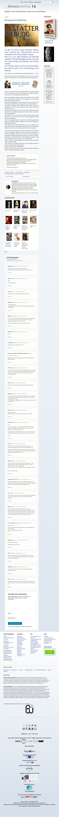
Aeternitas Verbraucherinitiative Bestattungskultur (29, 765)
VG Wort (29, 738)
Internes (19, 646)
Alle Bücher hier (49, 42)
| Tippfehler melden (19, 172)
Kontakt (26, 2)
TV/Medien (19, 655)
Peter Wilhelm (15, 181)
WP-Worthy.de (46, 804)
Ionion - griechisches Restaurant (16, 804)
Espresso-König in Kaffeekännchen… (8, 652)
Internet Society (11, 738)
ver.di (35, 760)
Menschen (19, 647)
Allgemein (19, 636)
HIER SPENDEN (49, 81)
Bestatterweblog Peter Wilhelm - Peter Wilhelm (18, 703)
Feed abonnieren (48, 640)
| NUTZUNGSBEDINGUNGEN (39, 670)
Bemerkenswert (20, 637)
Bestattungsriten (37, 2)
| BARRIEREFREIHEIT (28, 670)
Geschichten (20, 644)
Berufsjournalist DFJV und (27, 760)
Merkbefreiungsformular (49, 639)
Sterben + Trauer (21, 654)
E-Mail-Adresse (11, 618)
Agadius (9, 278)
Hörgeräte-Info (6, 804)
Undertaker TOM (11, 479)
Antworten (10, 272)
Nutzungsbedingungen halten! (18, 260)
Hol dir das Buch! (49, 41)
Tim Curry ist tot (34, 650)
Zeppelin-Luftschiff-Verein (37, 738)
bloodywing (10, 342)
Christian (10, 367)
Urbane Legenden (48, 637)
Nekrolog (19, 650)
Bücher (35, 185)
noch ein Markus (11, 523)
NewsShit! (10, 422)
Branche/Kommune (21, 639)
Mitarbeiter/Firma (21, 648)
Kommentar (11, 599)
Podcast (19, 651)
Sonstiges (19, 653)
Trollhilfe (46, 636)
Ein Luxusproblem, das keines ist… (9, 638)
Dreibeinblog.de (25, 804)
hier (30, 188)
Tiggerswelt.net (32, 794)
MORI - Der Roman (40, 804)
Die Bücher (31, 2)
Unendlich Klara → (26, 176)
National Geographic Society (21, 738)
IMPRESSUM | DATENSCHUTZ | (11, 670)
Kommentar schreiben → (12, 259)
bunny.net (39, 794)
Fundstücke (19, 643)
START (21, 2)
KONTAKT (21, 670)
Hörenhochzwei (24, 806)
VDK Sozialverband (47, 738)
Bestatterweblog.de (32, 804)
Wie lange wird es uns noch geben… (8, 643)
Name (10, 613)
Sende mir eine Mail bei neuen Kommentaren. (21, 626)
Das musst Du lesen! (49, 652)
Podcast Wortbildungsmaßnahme (34, 806)
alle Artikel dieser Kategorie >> (12, 167)
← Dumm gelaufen (9, 176)
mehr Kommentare (8, 659)
